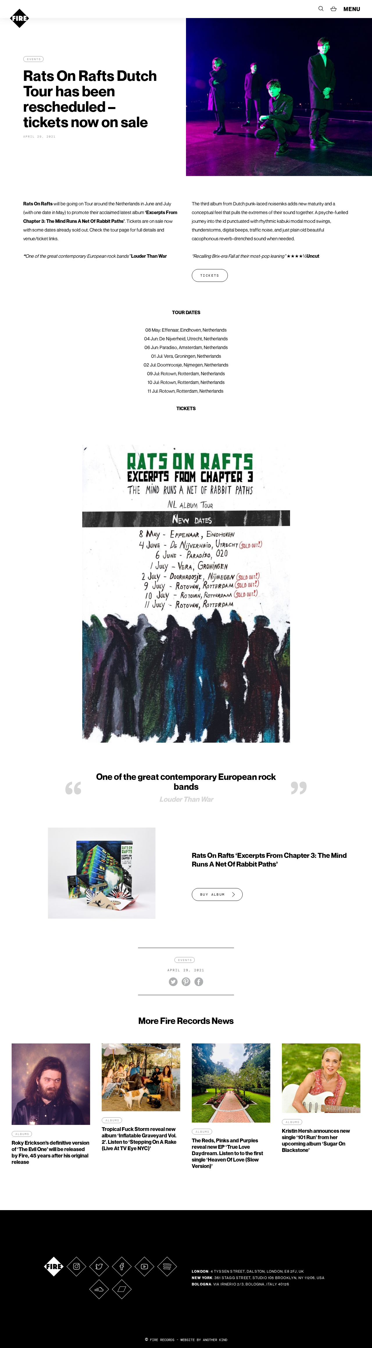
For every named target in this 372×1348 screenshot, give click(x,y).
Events (34, 59)
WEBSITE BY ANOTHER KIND (203, 1340)
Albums (22, 1134)
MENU (352, 9)
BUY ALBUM (212, 894)
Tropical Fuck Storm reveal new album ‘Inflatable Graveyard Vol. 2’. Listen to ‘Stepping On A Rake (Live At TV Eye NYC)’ (139, 1138)
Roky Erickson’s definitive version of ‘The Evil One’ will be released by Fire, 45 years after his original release (50, 1152)
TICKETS (209, 275)
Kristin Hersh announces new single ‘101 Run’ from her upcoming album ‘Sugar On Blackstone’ (316, 1140)
